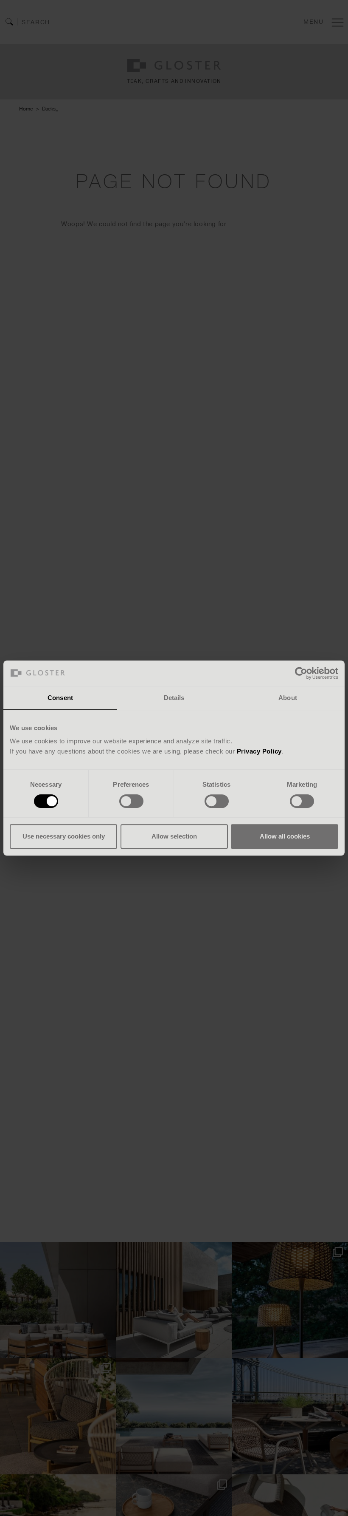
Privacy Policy (259, 751)
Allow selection (174, 836)
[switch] (131, 801)
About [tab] (287, 697)
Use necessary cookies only (63, 836)
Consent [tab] (60, 697)
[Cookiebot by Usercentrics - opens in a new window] (301, 673)
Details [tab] (174, 697)
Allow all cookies (285, 836)
